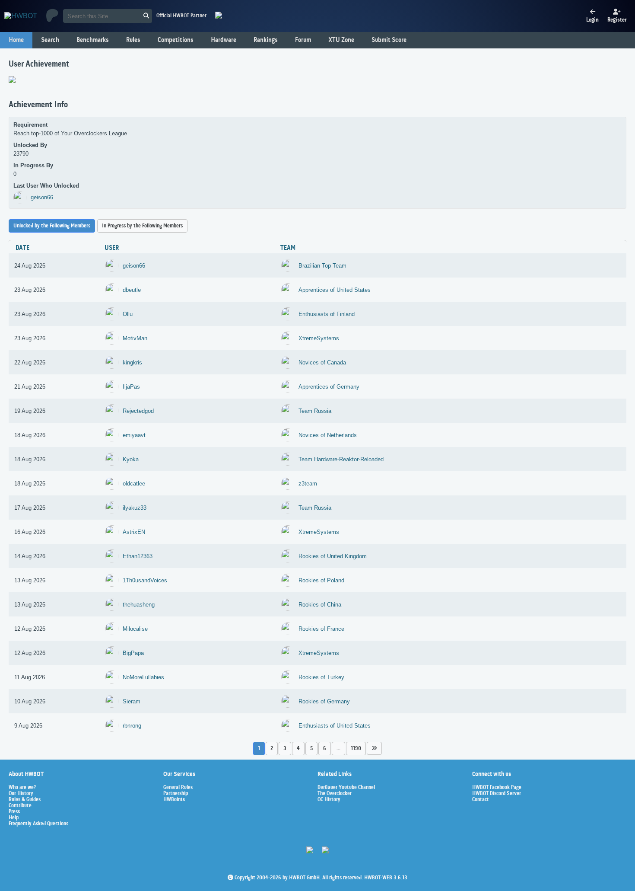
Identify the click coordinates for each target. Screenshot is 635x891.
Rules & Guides (25, 800)
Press (14, 812)
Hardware (223, 40)
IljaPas (131, 386)
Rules (133, 40)
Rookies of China (319, 604)
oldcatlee (134, 483)
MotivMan (135, 338)
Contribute (20, 806)
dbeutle (132, 290)
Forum (303, 40)
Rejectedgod (138, 411)
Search (50, 40)
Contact (480, 800)
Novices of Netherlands (327, 435)
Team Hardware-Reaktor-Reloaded (341, 459)
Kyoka (131, 459)
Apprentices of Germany (328, 386)
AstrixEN (134, 532)
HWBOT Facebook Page (496, 788)
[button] (374, 748)
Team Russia (314, 411)
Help (14, 818)
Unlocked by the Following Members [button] (51, 226)
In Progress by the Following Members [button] (142, 226)
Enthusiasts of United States (334, 725)
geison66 (42, 197)
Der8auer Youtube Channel (346, 788)
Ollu (128, 314)
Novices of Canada (322, 362)
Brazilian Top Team (322, 265)
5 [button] (311, 748)
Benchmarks (92, 40)
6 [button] (324, 748)
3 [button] (284, 748)
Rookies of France (321, 629)
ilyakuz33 (134, 508)
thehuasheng (139, 604)
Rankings (266, 40)
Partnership (175, 794)
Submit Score (388, 40)
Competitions (176, 40)
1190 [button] (356, 748)
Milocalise (135, 629)
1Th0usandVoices (145, 580)
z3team (307, 483)
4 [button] (298, 748)
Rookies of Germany (324, 701)
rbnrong (132, 725)
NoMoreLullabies (143, 677)
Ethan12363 (137, 556)
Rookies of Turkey (321, 677)
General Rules (178, 788)
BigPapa (133, 653)
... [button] (338, 748)
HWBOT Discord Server (496, 794)
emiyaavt (134, 435)
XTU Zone (341, 40)
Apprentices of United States (334, 290)
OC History (329, 800)
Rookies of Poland (321, 580)
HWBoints (174, 800)
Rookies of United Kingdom (332, 556)
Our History (21, 794)
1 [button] (259, 748)
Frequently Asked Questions (38, 824)
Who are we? (22, 788)
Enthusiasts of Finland (326, 314)
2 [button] (271, 748)
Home (16, 40)
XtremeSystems (318, 338)
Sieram (131, 701)
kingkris (132, 362)
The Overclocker (335, 794)
